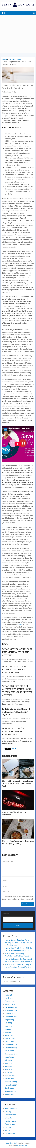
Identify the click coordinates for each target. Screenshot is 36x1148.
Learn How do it (11, 1143)
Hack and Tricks (10, 92)
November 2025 (11, 1010)
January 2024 (10, 1079)
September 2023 (11, 1091)
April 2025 (8, 1032)
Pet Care (8, 1127)
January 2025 (9, 1041)
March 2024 (9, 1073)
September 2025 (11, 1017)
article (20, 625)
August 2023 (9, 1094)
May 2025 (8, 1029)
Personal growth (11, 1124)
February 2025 (10, 1038)
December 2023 (11, 1082)
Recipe (7, 1130)
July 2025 (8, 1023)
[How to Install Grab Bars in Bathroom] (18, 800)
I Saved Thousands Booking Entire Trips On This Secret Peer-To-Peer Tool (17, 783)
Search (6, 914)
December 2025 (11, 1007)
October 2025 (10, 1014)
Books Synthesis (11, 1109)
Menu (3, 13)
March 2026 (9, 998)
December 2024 (11, 1045)
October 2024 (10, 1051)
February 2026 (10, 1001)
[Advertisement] (18, 34)
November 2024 (11, 1048)
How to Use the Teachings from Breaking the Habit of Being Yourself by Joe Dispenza (18, 942)
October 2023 (10, 1088)
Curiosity (8, 1112)
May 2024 (8, 1066)
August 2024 (9, 1057)
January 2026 (10, 1004)
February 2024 (10, 1076)
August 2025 (9, 1020)
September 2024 (11, 1054)
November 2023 (11, 1085)
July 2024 (8, 1060)
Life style (8, 1118)
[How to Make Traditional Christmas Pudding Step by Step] (18, 829)
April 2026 (8, 995)
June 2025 (8, 1026)
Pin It (14, 749)
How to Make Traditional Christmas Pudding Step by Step (18, 842)
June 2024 (8, 1063)
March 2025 (9, 1035)
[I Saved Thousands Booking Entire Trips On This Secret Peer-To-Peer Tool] (18, 769)
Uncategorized (10, 1133)
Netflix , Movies (10, 1121)
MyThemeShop (21, 1145)
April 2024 (8, 1069)
